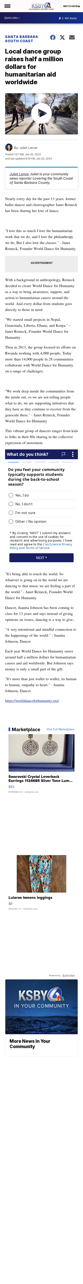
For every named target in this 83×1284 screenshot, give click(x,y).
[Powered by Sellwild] (68, 975)
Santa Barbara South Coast (21, 39)
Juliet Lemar (19, 174)
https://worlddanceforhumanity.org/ (32, 700)
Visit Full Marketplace (60, 729)
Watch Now (70, 6)
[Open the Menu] (7, 6)
